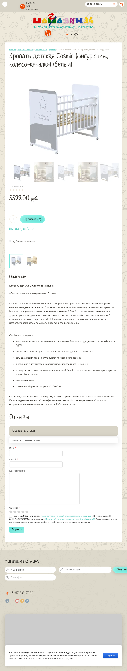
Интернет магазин (25, 50)
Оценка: (14, 507)
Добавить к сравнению (25, 241)
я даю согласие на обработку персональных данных (66, 515)
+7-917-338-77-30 (21, 593)
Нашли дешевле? (21, 229)
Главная (12, 50)
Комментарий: (18, 470)
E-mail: (13, 459)
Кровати (52, 50)
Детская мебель (40, 50)
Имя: (12, 447)
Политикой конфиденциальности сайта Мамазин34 (70, 519)
